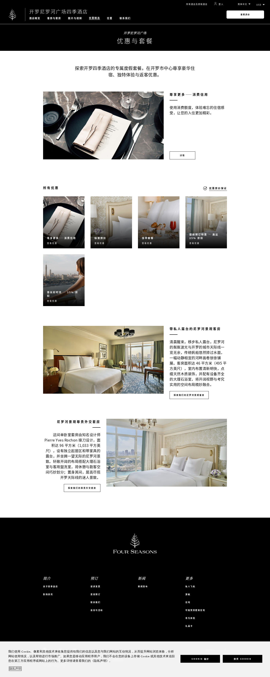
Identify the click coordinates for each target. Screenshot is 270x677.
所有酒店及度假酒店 (197, 4)
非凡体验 (190, 617)
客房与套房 (54, 18)
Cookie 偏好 (200, 658)
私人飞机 (190, 586)
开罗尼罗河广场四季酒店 (58, 11)
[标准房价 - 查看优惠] (111, 222)
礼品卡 (189, 625)
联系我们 (125, 18)
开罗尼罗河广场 (135, 32)
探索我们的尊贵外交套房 (82, 487)
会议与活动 (97, 610)
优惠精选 (94, 18)
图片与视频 (75, 18)
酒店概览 (34, 18)
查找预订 (95, 594)
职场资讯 (48, 594)
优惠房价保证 (218, 188)
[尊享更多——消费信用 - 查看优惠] (64, 222)
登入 (221, 4)
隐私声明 (15, 668)
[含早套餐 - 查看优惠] (158, 222)
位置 (109, 18)
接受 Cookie (242, 658)
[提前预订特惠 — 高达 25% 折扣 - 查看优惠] (206, 222)
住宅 (187, 602)
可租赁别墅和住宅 (195, 610)
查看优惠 (52, 243)
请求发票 (95, 586)
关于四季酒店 (50, 586)
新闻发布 (143, 586)
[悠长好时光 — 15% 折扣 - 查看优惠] (64, 280)
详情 (182, 155)
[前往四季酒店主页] (12, 14)
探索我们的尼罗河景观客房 (189, 394)
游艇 (187, 594)
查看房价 (245, 14)
